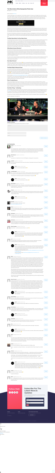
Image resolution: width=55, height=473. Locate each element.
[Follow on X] (12, 392)
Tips (11, 10)
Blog (26, 3)
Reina (12, 376)
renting (9, 90)
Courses (17, 3)
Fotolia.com (14, 13)
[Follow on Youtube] (17, 392)
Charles (12, 343)
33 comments (15, 10)
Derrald (12, 145)
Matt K (16, 166)
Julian (12, 334)
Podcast (31, 3)
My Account (44, 0)
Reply (46, 146)
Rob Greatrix (13, 213)
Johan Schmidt (13, 183)
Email (27, 401)
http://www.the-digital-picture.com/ (16, 204)
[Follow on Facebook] (10, 392)
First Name (27, 398)
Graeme (12, 370)
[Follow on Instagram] (15, 392)
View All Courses (44, 3)
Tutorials (23, 3)
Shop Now (1, 433)
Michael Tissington (14, 226)
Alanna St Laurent (13, 279)
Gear (28, 3)
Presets (20, 3)
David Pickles (13, 318)
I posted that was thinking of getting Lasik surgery (20, 75)
